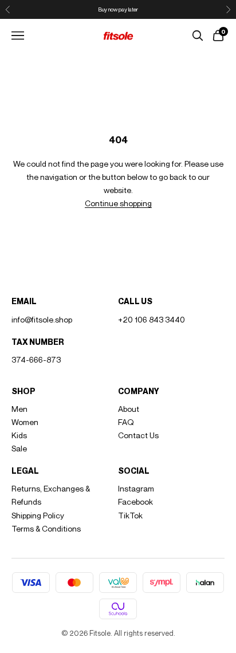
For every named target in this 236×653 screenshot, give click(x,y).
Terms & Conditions (46, 528)
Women (24, 422)
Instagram (136, 488)
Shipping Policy (37, 515)
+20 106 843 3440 (151, 319)
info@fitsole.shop (41, 319)
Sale (19, 448)
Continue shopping (118, 203)
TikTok (130, 515)
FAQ (126, 422)
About (128, 409)
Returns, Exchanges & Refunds (50, 494)
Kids (19, 435)
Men (19, 409)
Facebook (135, 501)
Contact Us (138, 435)
